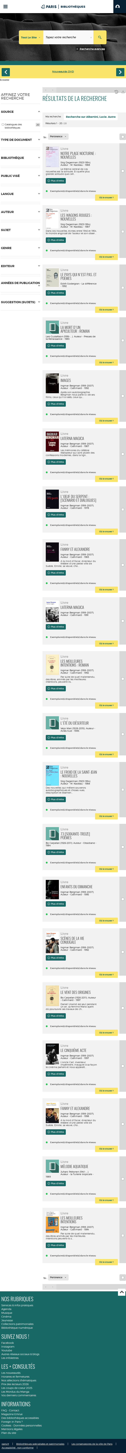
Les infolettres (10, 1358)
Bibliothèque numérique (17, 1327)
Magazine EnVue (11, 1414)
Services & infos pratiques (17, 1305)
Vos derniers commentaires (18, 1395)
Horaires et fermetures (15, 1376)
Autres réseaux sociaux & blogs (20, 1354)
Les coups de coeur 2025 (16, 1388)
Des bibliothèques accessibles (20, 1418)
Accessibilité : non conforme (17, 1447)
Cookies (6, 1425)
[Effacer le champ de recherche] (91, 37)
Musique (6, 1312)
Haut (121, 1292)
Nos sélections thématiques (18, 1380)
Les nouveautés (11, 1372)
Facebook (7, 1342)
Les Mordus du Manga (15, 1391)
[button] (119, 6)
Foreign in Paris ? (12, 1421)
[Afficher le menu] (5, 6)
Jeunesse (7, 1320)
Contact (14, 1410)
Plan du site (8, 1432)
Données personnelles (27, 1425)
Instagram (7, 1346)
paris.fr (5, 1444)
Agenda (6, 1309)
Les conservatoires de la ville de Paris (92, 1444)
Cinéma (6, 1316)
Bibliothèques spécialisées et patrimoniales (40, 1444)
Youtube (6, 1350)
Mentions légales (11, 1429)
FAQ (4, 1410)
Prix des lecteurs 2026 (15, 1384)
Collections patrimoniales (17, 1324)
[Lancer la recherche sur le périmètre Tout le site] (99, 37)
